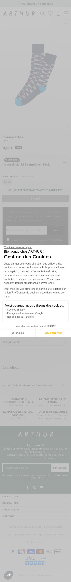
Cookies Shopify (16, 309)
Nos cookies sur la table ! (20, 316)
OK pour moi (53, 332)
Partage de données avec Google (25, 313)
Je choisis (18, 332)
